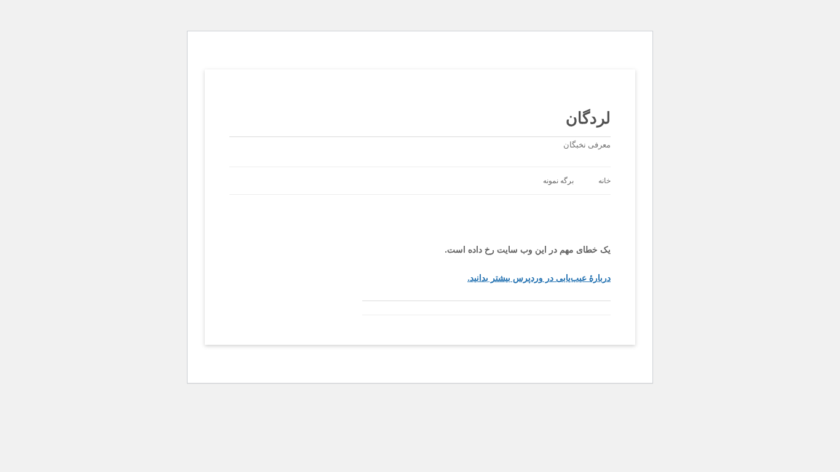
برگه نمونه (558, 180)
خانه (604, 180)
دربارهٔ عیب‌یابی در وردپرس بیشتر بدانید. (539, 277)
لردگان (588, 117)
